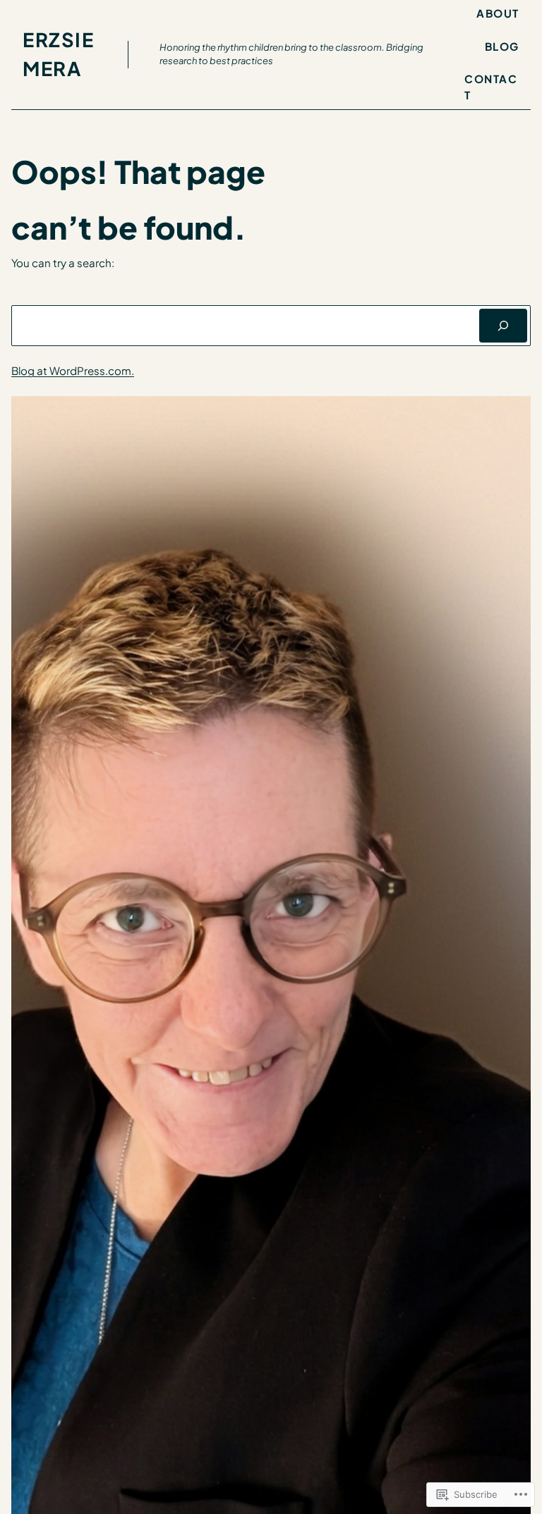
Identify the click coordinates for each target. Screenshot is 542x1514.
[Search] (503, 326)
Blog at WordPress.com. (72, 370)
